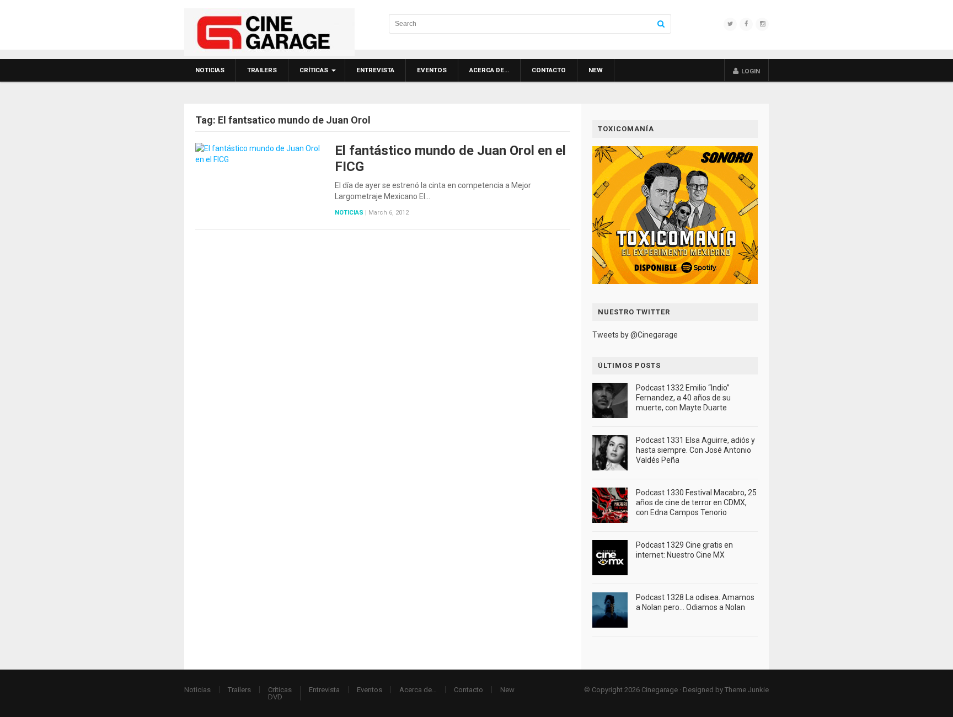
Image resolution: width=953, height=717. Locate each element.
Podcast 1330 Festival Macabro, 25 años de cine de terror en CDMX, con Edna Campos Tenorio (696, 502)
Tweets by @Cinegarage (635, 334)
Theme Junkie (747, 690)
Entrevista (375, 70)
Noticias (209, 70)
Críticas (313, 70)
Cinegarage (659, 690)
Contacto (549, 70)
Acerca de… (489, 70)
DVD (275, 697)
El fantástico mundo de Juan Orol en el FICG (450, 158)
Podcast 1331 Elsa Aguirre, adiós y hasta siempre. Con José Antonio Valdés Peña (695, 450)
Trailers (262, 70)
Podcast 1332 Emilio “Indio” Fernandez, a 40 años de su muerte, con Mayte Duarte (683, 397)
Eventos (432, 70)
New (595, 70)
